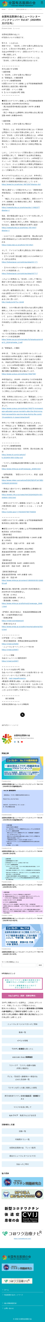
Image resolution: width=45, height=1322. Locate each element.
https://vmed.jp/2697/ (10, 661)
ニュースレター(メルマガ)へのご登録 (22, 1024)
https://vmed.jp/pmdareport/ (13, 620)
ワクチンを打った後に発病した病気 (22, 1087)
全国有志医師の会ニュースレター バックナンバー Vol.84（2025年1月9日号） (22, 852)
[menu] (42, 2)
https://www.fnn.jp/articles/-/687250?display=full (21, 184)
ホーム (6, 1289)
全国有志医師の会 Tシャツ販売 (22, 1147)
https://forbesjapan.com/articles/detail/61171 (20, 262)
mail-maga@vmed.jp (17, 678)
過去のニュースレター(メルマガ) (22, 1156)
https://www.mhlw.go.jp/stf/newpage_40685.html (21, 469)
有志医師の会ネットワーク (13, 1295)
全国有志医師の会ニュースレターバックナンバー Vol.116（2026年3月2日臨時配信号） (22, 785)
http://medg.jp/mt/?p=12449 (13, 302)
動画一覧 (22, 1032)
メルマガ (11, 9)
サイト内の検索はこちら (10, 962)
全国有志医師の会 (25, 1319)
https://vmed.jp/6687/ (10, 649)
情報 (22, 1040)
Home (4, 9)
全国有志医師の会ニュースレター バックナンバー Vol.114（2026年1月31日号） (22, 953)
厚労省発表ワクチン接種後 (22, 1097)
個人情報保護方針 (10, 1303)
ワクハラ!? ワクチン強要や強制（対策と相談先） (22, 1066)
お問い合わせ (9, 1308)
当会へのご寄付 (22, 1164)
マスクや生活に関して (22, 1107)
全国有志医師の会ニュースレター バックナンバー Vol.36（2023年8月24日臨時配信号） (22, 819)
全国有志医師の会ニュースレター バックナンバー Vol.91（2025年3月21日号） (22, 886)
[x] (18, 741)
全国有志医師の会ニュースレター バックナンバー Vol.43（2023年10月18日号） (22, 919)
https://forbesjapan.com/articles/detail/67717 (20, 273)
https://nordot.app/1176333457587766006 (19, 512)
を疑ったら (22, 1048)
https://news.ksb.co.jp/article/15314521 (17, 245)
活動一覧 (22, 1131)
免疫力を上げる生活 (22, 1115)
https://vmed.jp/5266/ (10, 644)
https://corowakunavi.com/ (22, 1238)
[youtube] (22, 741)
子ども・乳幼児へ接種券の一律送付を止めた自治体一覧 (22, 1078)
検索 (40, 965)
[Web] (15, 741)
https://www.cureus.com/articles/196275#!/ (19, 374)
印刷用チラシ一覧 (22, 1139)
